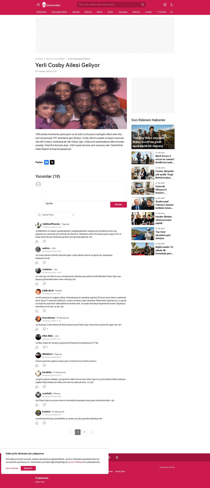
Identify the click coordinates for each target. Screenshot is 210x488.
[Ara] (143, 4)
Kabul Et (28, 468)
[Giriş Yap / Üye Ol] (165, 4)
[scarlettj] (38, 395)
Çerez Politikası (76, 462)
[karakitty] (38, 373)
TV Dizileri (161, 12)
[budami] (38, 413)
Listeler (148, 12)
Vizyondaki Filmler (59, 12)
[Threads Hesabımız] (117, 457)
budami (46, 411)
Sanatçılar (123, 12)
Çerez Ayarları (12, 468)
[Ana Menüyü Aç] (38, 4)
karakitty (47, 372)
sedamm (47, 269)
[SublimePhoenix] (38, 225)
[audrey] (38, 249)
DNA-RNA (47, 336)
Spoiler (49, 203)
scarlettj (46, 393)
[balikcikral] (38, 292)
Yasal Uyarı (120, 471)
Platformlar (41, 12)
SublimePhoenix (51, 224)
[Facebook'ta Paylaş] (46, 162)
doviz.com (39, 482)
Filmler (100, 12)
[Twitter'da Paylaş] (52, 162)
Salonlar (88, 12)
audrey (46, 248)
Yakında (75, 12)
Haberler (136, 12)
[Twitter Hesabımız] (109, 457)
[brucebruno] (38, 319)
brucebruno (48, 317)
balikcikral (47, 290)
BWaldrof (47, 354)
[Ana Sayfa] (51, 4)
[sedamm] (38, 270)
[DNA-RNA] (38, 337)
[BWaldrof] (38, 355)
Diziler (110, 12)
